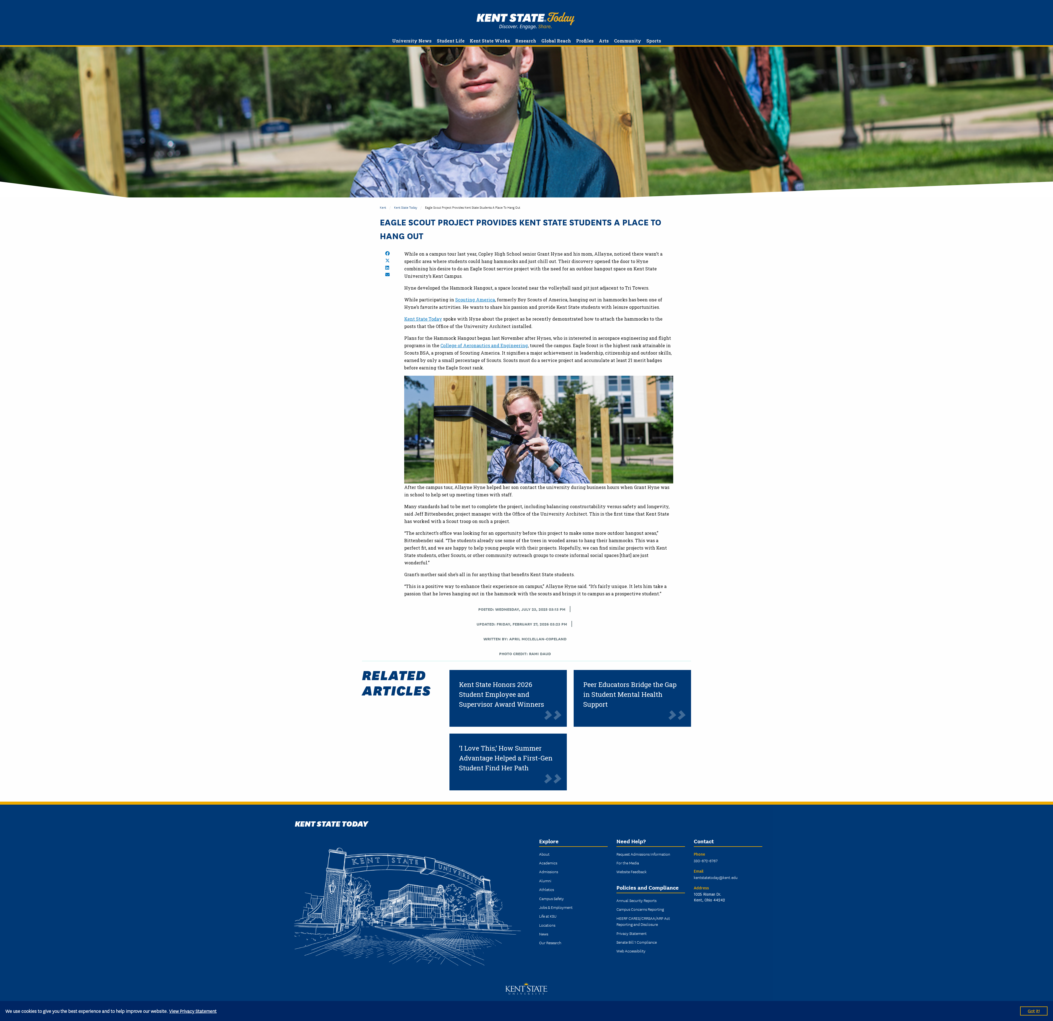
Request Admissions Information (643, 854)
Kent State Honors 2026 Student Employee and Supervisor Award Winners (501, 694)
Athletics (546, 889)
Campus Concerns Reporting (640, 909)
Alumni (545, 881)
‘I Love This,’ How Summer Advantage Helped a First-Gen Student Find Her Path (506, 758)
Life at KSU (547, 916)
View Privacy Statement (193, 1010)
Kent (383, 207)
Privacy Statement (631, 933)
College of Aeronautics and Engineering (484, 345)
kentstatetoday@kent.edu (716, 877)
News (543, 934)
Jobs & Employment (556, 907)
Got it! (1034, 1010)
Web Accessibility (631, 951)
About (544, 854)
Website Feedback (631, 872)
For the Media (627, 863)
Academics (548, 863)
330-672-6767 (706, 861)
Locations (547, 925)
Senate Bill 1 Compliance (636, 942)
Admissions (548, 872)
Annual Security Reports (636, 900)
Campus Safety (551, 898)
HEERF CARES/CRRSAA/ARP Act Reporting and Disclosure (643, 921)
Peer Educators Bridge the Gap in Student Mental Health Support (629, 694)
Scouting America (475, 299)
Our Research (550, 943)
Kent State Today (525, 20)
